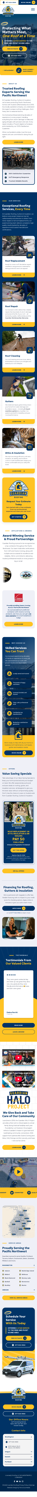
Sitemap (32, 1485)
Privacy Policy (23, 1485)
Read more (22, 988)
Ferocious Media (24, 1487)
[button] (33, 9)
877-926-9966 (16, 913)
